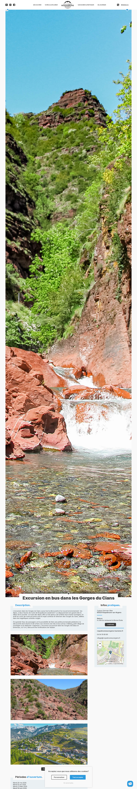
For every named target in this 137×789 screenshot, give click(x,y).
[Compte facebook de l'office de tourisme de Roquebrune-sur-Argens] (14, 5)
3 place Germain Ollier (109, 611)
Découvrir (37, 5)
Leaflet (110, 663)
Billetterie (125, 5)
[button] (110, 652)
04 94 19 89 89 (102, 634)
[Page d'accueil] (67, 8)
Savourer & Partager (86, 5)
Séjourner (102, 5)
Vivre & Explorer (51, 5)
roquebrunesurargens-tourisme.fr (110, 631)
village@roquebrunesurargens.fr (108, 638)
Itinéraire (110, 624)
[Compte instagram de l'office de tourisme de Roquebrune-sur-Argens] (10, 5)
